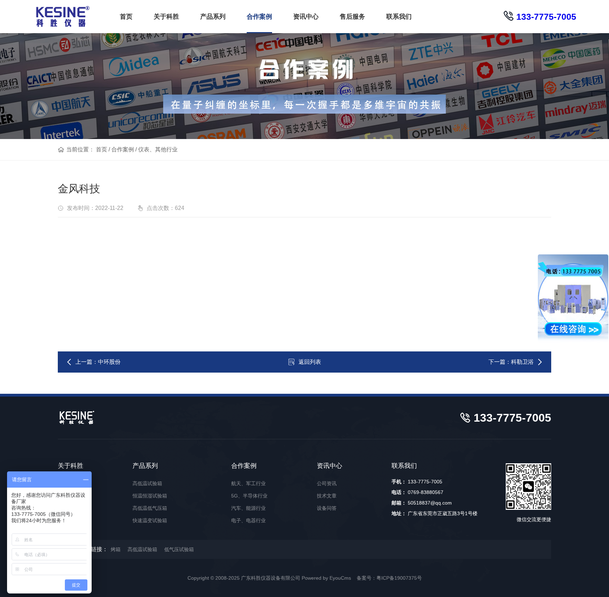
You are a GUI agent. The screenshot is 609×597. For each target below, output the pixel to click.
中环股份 (109, 362)
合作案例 (259, 16)
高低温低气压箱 (150, 508)
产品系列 (213, 16)
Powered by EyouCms (325, 578)
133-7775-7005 (545, 17)
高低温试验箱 (147, 483)
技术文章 (327, 496)
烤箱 (116, 549)
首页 (126, 16)
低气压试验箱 (179, 549)
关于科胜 (166, 16)
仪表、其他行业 (158, 149)
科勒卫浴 (522, 362)
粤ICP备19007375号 (399, 578)
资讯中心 (306, 16)
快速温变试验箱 (150, 520)
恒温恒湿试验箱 (150, 496)
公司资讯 (327, 483)
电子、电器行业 (248, 520)
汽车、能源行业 (248, 508)
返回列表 (310, 362)
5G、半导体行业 (249, 496)
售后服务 (352, 16)
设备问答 (327, 508)
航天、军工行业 (248, 483)
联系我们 (399, 16)
